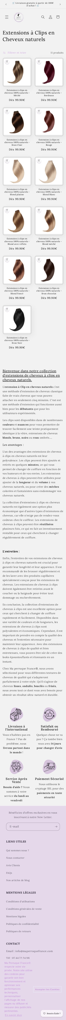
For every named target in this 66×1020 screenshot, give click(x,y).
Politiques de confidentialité (22, 923)
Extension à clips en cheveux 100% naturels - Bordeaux (49, 93)
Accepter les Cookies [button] (47, 989)
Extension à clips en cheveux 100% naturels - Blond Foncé (17, 291)
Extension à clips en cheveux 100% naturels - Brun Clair (17, 142)
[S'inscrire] (56, 827)
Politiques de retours (18, 931)
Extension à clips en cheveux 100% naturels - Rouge (49, 142)
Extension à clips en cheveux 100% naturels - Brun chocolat (49, 291)
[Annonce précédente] (6, 4)
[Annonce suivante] (60, 4)
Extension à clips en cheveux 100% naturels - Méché (17, 93)
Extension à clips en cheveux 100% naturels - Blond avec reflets (17, 241)
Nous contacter (15, 857)
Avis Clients (13, 865)
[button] (6, 17)
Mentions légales (16, 916)
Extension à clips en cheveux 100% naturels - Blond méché (49, 241)
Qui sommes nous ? (17, 850)
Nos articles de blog (18, 880)
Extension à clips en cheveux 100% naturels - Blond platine (17, 192)
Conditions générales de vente (24, 908)
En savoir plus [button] (13, 1015)
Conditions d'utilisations (20, 901)
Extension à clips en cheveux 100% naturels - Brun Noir (17, 340)
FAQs (9, 872)
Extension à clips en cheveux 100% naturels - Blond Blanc (49, 192)
